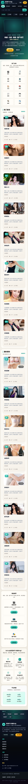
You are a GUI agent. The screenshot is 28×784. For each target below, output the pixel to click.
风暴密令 (6, 158)
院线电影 (8, 6)
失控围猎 (6, 304)
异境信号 (6, 245)
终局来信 (6, 400)
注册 (25, 2)
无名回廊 (6, 371)
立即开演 (10, 50)
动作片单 (13, 777)
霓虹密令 (6, 275)
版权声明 (6, 755)
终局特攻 (6, 575)
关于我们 (6, 759)
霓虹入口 (6, 187)
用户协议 (6, 757)
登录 (20, 2)
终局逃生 (6, 216)
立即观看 (14, 612)
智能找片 (18, 50)
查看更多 (23, 111)
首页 (3, 6)
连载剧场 (14, 6)
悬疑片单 (4, 746)
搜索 (25, 10)
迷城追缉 (6, 546)
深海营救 (6, 333)
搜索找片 (4, 748)
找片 (10, 717)
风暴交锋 (6, 129)
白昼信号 (6, 458)
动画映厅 (5, 717)
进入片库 (19, 734)
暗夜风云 (6, 429)
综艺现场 (20, 6)
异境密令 (6, 487)
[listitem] (8, 72)
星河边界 (6, 516)
